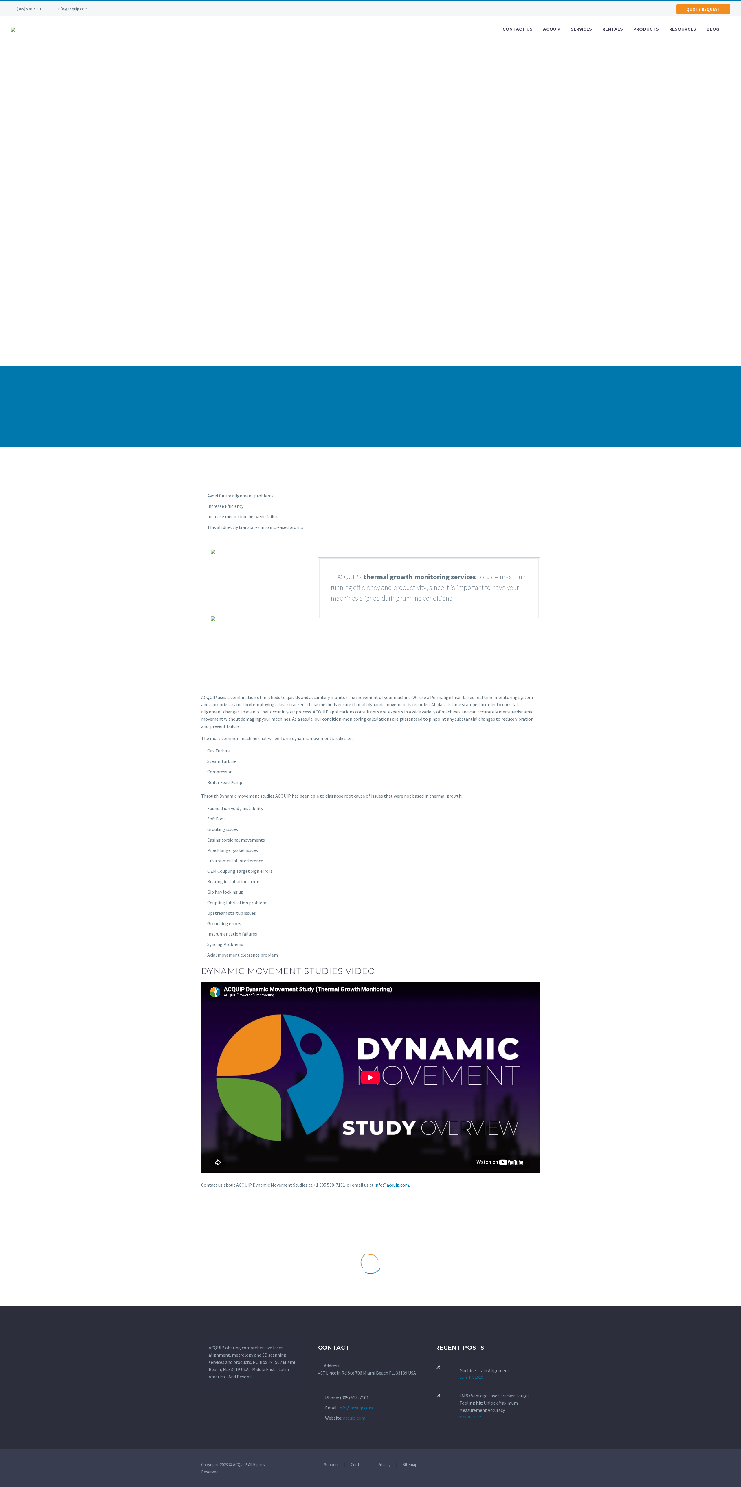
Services (581, 29)
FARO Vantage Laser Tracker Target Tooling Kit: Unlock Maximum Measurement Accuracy (494, 1403)
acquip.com (354, 1418)
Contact (358, 1465)
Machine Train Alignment (484, 1370)
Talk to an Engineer (283, 407)
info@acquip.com (73, 8)
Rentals (612, 29)
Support (331, 1465)
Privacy (383, 1465)
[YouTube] (119, 8)
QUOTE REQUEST (703, 9)
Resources (682, 29)
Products (646, 29)
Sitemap (410, 1465)
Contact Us (517, 29)
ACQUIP (551, 29)
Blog (713, 29)
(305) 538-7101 (29, 8)
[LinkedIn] (111, 8)
